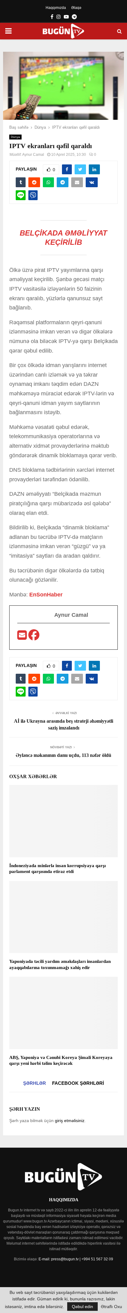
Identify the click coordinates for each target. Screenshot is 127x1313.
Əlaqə (76, 8)
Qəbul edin (82, 1306)
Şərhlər (34, 1083)
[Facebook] (33, 637)
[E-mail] (22, 637)
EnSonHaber (46, 595)
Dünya (15, 137)
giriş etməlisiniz (69, 1120)
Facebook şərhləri (78, 1083)
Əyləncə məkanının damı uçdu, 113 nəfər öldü (63, 755)
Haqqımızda (56, 8)
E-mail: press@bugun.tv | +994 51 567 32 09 (76, 1259)
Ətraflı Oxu (111, 1306)
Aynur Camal (33, 154)
